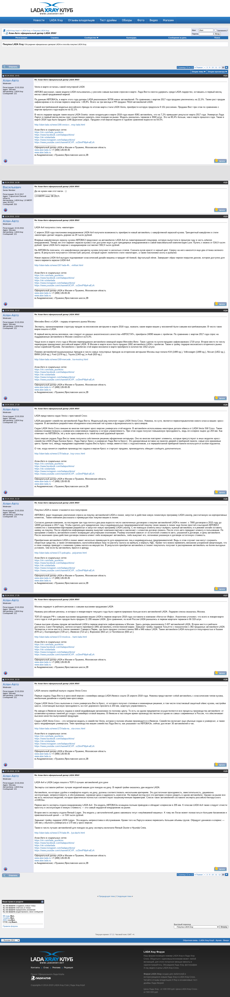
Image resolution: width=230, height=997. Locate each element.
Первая (199, 67)
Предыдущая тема (107, 896)
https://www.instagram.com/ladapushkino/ (55, 140)
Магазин (168, 20)
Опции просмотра (216, 72)
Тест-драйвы (108, 20)
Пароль (195, 34)
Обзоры (127, 20)
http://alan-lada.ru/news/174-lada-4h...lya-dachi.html (60, 833)
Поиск (217, 38)
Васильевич (12, 187)
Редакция (68, 967)
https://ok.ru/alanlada (45, 137)
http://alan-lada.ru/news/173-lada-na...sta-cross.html (60, 728)
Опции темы (197, 72)
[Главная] (52, 16)
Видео (154, 20)
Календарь (131, 38)
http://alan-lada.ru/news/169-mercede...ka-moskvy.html (61, 359)
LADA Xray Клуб (13, 31)
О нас (46, 967)
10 (213, 67)
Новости (38, 20)
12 (220, 67)
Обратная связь (190, 940)
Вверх (226, 940)
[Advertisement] (115, 56)
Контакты (35, 967)
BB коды (6, 916)
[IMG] (5, 920)
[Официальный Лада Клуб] (41, 979)
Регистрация (21, 38)
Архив (219, 940)
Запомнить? (222, 31)
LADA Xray (56, 20)
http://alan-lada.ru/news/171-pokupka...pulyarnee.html (61, 553)
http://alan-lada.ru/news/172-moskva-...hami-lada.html (61, 637)
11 (216, 67)
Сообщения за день (177, 38)
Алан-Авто (11, 80)
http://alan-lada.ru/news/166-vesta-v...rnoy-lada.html (60, 124)
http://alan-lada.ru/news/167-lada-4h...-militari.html (59, 265)
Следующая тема (123, 896)
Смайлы (6, 918)
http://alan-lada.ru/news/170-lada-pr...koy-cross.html (60, 453)
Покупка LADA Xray (41, 31)
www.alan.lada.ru (43, 152)
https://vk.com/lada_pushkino (49, 132)
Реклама (56, 967)
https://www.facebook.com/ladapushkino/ (54, 135)
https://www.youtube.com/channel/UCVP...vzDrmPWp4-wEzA (64, 142)
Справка (55, 38)
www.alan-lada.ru (43, 150)
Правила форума (10, 926)
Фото (140, 20)
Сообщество (90, 38)
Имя (194, 30)
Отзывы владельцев (81, 20)
